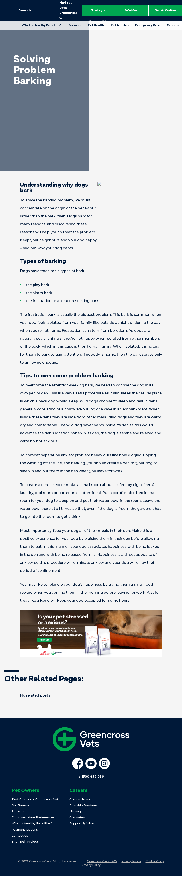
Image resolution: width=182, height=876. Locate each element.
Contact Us (20, 835)
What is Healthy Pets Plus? (42, 25)
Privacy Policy (91, 865)
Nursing (75, 811)
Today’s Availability (98, 12)
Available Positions (83, 805)
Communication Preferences (33, 817)
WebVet (132, 10)
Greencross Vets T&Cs (102, 861)
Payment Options (25, 829)
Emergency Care (147, 25)
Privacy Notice (131, 861)
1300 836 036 (91, 776)
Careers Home (80, 799)
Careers (173, 25)
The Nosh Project (25, 841)
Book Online (165, 10)
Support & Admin (82, 823)
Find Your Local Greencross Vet (35, 799)
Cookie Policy (155, 861)
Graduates (77, 817)
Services (74, 25)
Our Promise (21, 805)
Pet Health (96, 25)
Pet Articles (120, 25)
